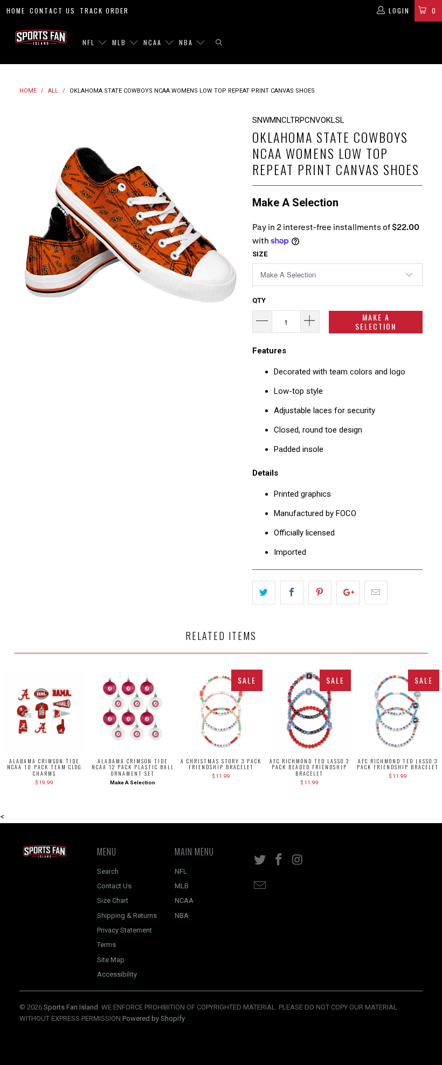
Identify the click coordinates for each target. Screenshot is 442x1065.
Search (108, 871)
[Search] (219, 43)
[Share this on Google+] (348, 592)
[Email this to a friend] (376, 592)
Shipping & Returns (127, 915)
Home (15, 10)
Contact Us (52, 10)
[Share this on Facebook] (291, 592)
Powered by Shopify (153, 1018)
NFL (90, 42)
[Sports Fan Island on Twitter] (260, 860)
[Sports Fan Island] (41, 37)
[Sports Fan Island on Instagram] (297, 860)
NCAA (153, 42)
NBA (187, 42)
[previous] (31, 225)
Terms (106, 945)
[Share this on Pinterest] (320, 592)
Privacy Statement (124, 930)
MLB (120, 42)
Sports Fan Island (71, 1007)
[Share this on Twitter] (263, 592)
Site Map (111, 960)
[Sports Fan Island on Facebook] (279, 860)
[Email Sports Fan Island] (260, 886)
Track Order (104, 10)
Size (259, 254)
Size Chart (112, 900)
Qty (259, 300)
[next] (230, 225)
